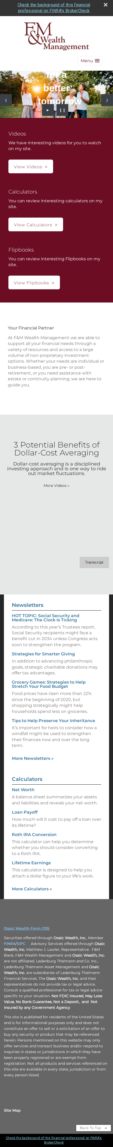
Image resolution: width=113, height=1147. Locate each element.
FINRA (10, 943)
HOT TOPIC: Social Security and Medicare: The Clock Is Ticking (45, 617)
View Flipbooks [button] (31, 282)
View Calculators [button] (33, 224)
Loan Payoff (25, 812)
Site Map (12, 1110)
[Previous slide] (6, 100)
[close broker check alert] (106, 5)
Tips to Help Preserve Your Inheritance (53, 720)
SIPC (21, 943)
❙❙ (62, 110)
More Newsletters (33, 758)
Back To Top (91, 1128)
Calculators (27, 779)
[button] (90, 60)
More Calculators (32, 888)
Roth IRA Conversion (34, 834)
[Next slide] (107, 100)
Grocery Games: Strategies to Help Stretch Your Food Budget (49, 684)
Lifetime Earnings (31, 862)
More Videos (56, 485)
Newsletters (27, 605)
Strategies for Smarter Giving (43, 653)
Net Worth (23, 789)
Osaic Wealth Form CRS (26, 928)
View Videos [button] (28, 166)
